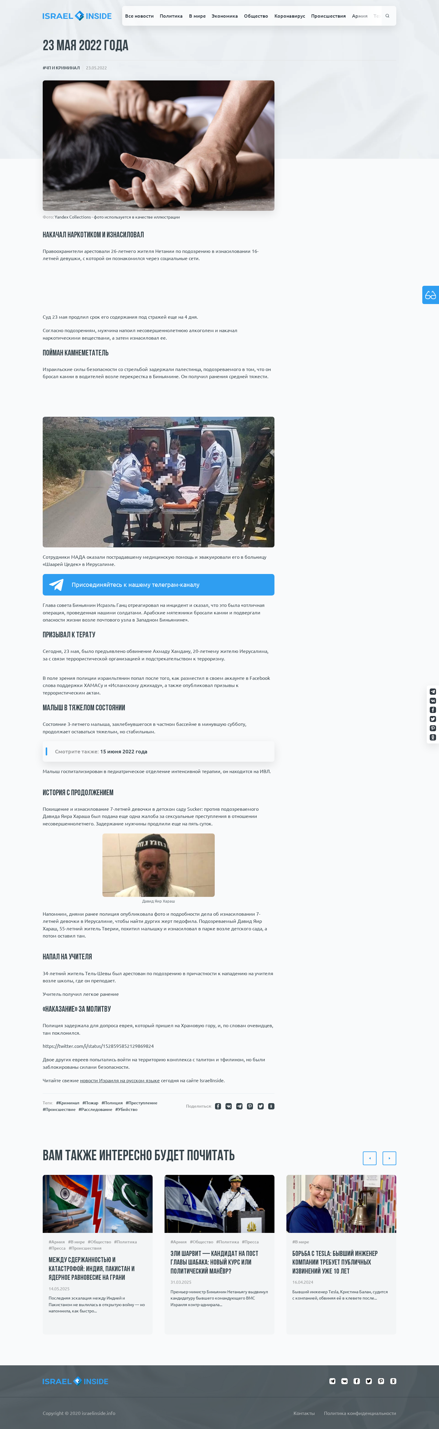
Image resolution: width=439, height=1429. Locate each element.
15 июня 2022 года (124, 751)
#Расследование (95, 1109)
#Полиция (112, 1102)
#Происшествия (85, 1248)
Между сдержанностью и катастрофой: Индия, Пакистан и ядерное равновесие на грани (92, 1269)
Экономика (225, 16)
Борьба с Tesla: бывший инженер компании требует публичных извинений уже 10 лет (335, 1263)
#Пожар (90, 1102)
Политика (171, 16)
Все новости (139, 16)
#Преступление (141, 1102)
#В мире (76, 1241)
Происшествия (328, 16)
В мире (197, 16)
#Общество (99, 1241)
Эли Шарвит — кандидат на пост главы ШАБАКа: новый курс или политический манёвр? (214, 1263)
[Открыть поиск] (387, 16)
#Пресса (57, 1248)
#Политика (125, 1241)
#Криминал (67, 1102)
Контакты (304, 1413)
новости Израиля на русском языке (120, 1080)
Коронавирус (289, 16)
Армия (360, 16)
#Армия (57, 1241)
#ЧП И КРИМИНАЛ (61, 67)
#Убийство (126, 1109)
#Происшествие (59, 1109)
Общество (256, 16)
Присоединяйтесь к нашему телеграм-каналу (135, 584)
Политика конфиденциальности (360, 1413)
